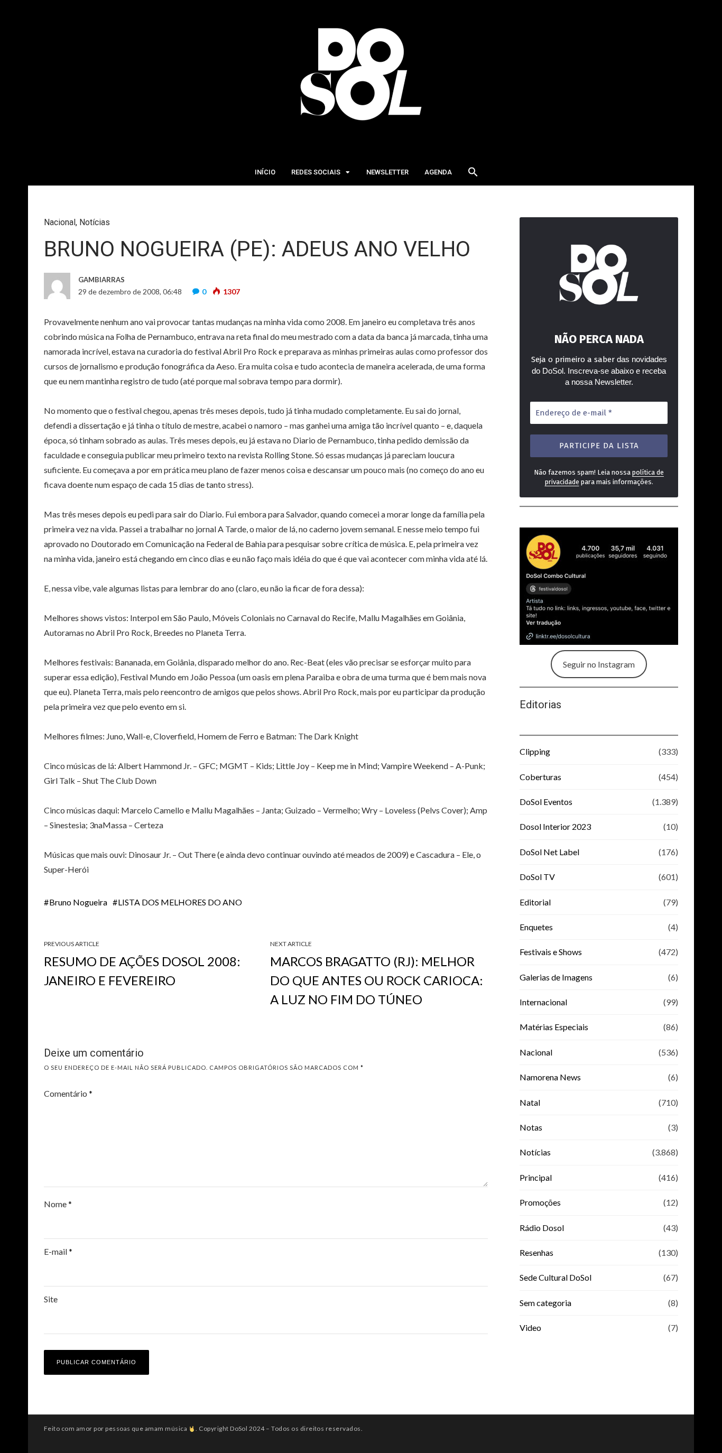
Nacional (60, 222)
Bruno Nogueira (78, 902)
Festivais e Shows (551, 952)
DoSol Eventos (546, 802)
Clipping (535, 751)
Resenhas (536, 1252)
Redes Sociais (315, 172)
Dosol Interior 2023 (555, 826)
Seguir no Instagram (599, 664)
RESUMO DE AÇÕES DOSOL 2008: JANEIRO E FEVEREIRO (142, 971)
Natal (530, 1102)
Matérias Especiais (554, 1027)
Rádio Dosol (542, 1228)
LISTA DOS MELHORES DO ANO (180, 902)
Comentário (68, 1093)
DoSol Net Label (549, 852)
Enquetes (536, 927)
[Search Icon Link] (473, 175)
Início (265, 172)
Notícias (94, 222)
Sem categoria (545, 1303)
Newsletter (387, 172)
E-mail (58, 1251)
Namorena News (550, 1077)
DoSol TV (537, 877)
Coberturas (540, 777)
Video (530, 1327)
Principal (536, 1177)
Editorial (535, 902)
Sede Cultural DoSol (555, 1277)
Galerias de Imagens (556, 977)
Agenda (438, 172)
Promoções (540, 1202)
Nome (58, 1204)
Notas (531, 1127)
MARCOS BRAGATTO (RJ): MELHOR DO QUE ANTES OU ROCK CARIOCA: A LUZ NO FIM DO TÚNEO (376, 980)
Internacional (543, 1002)
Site (51, 1299)
